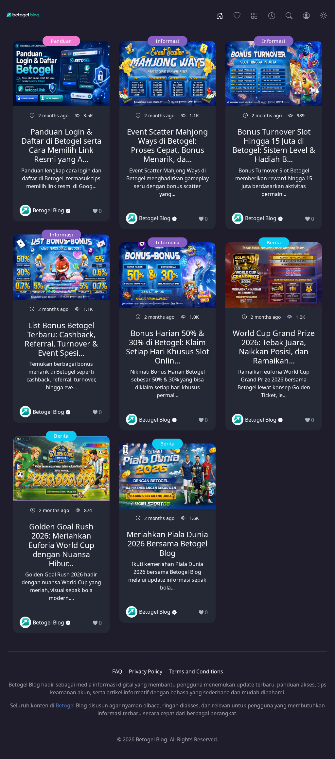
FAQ (117, 671)
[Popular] (237, 15)
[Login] (306, 15)
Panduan (61, 41)
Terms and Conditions (196, 671)
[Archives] (272, 15)
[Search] (289, 15)
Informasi (61, 234)
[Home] (220, 15)
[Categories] (254, 15)
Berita (61, 435)
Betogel (65, 705)
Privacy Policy (145, 671)
